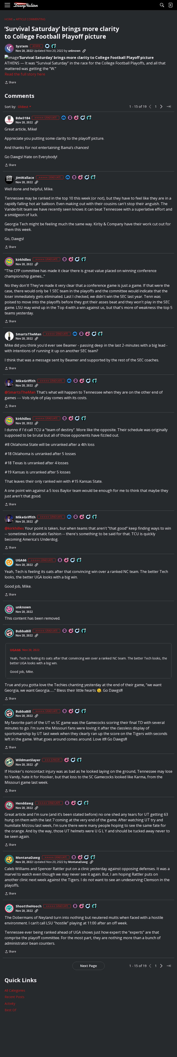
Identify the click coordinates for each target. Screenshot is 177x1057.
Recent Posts (14, 997)
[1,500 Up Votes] (84, 259)
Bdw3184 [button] (23, 118)
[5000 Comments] (87, 177)
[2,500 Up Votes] (100, 334)
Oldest (23, 107)
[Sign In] (170, 5)
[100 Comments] (73, 760)
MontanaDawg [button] (28, 858)
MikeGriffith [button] (25, 381)
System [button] (22, 46)
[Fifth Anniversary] (76, 118)
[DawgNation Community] (25, 5)
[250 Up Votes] (79, 760)
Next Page (88, 966)
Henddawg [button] (24, 803)
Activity (10, 1003)
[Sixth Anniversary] (71, 259)
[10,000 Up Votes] (89, 118)
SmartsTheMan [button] (28, 334)
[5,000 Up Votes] (94, 381)
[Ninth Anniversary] (88, 334)
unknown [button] (74, 51)
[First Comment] (47, 46)
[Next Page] (161, 106)
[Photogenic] (64, 118)
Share (10, 82)
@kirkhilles (14, 528)
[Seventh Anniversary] (71, 631)
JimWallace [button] (25, 178)
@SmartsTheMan (20, 392)
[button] (9, 48)
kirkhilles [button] (23, 260)
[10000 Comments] (83, 118)
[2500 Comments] (73, 560)
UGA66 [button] (21, 560)
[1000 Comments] (77, 259)
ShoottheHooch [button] (28, 906)
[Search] (162, 5)
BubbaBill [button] (23, 631)
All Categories (15, 990)
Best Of (10, 1010)
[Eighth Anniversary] (80, 177)
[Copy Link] (84, 51)
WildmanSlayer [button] (28, 760)
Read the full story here (25, 74)
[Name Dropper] (70, 118)
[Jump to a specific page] (168, 106)
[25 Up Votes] (54, 46)
